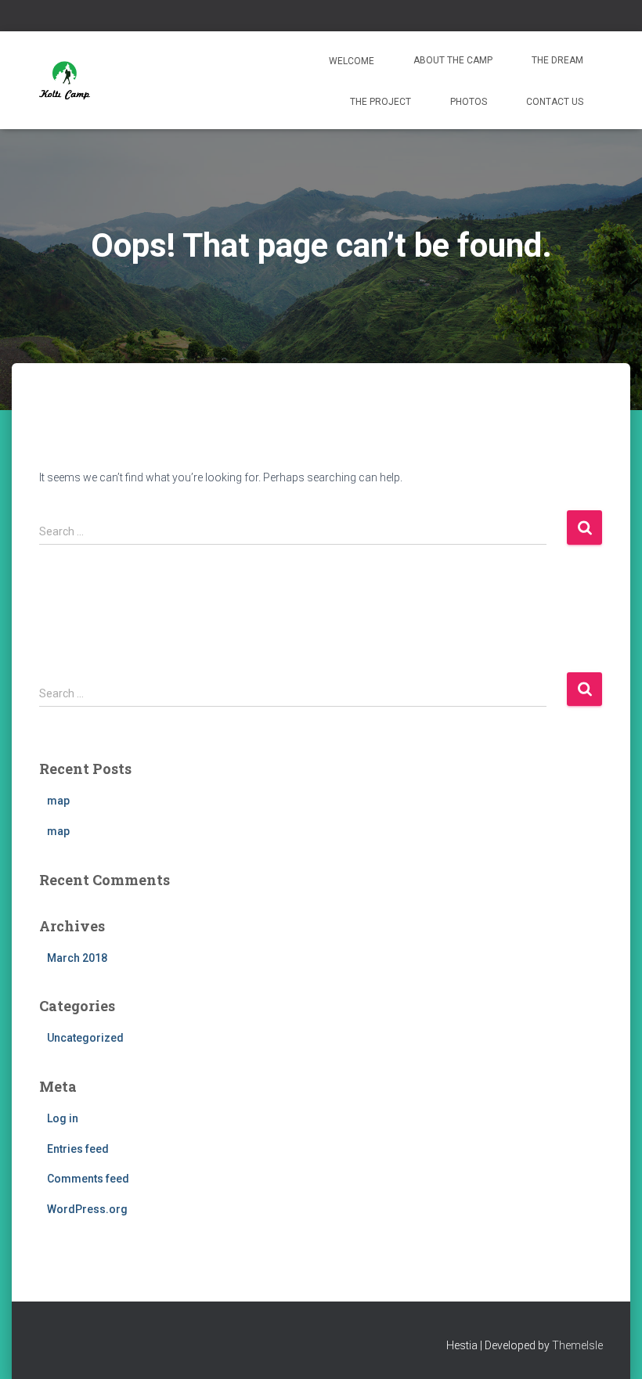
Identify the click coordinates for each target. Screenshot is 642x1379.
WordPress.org (87, 1209)
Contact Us (554, 101)
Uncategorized (85, 1038)
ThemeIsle (577, 1345)
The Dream (557, 60)
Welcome (350, 61)
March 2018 (77, 958)
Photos (468, 101)
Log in (62, 1118)
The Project (380, 101)
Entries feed (78, 1149)
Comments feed (88, 1178)
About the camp (452, 60)
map (58, 800)
